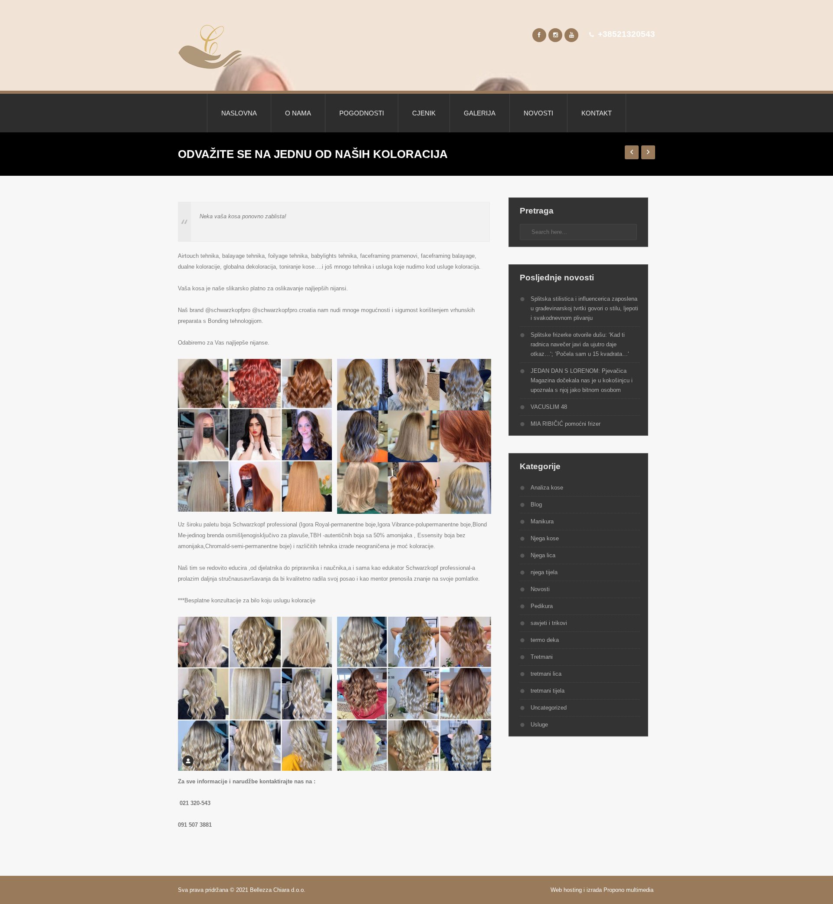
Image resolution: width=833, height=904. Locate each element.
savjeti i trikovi (549, 623)
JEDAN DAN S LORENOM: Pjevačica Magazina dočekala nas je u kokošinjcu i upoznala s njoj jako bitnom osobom (582, 380)
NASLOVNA (239, 113)
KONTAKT (596, 113)
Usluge (539, 724)
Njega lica (543, 555)
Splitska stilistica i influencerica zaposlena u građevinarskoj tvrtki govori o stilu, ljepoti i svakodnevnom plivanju (584, 308)
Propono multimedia (629, 890)
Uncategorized (549, 707)
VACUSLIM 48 (549, 407)
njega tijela (544, 572)
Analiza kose (547, 487)
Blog (536, 504)
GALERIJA (479, 113)
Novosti (540, 589)
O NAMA (298, 113)
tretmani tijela (547, 690)
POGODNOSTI (361, 113)
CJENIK (424, 113)
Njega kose (545, 538)
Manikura (542, 521)
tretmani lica (546, 674)
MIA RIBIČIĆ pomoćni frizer (565, 424)
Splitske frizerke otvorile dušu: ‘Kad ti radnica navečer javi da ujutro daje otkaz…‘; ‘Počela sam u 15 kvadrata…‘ (580, 344)
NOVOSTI (538, 113)
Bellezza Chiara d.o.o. (278, 890)
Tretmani (542, 657)
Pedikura (542, 606)
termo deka (545, 640)
